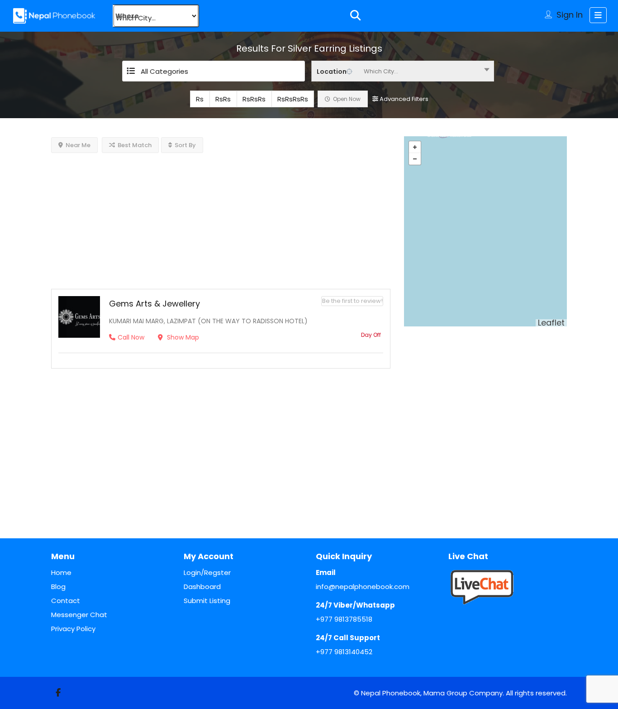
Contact (65, 600)
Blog (58, 586)
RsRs (223, 99)
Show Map (182, 337)
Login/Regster (207, 572)
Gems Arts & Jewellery (154, 303)
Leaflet (551, 322)
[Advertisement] (220, 216)
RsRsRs (254, 99)
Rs (200, 99)
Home (61, 572)
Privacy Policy (73, 628)
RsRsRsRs (292, 99)
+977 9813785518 (344, 619)
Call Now (131, 337)
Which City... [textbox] (381, 71)
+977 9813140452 (344, 651)
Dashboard (202, 586)
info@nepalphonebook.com (362, 586)
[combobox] (402, 71)
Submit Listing (207, 600)
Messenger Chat (79, 614)
